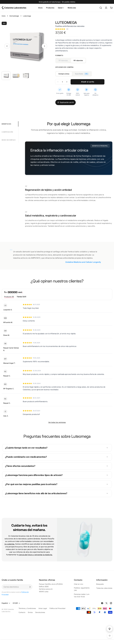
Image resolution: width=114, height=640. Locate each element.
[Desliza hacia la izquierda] (7, 46)
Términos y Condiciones (27, 608)
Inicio (3, 16)
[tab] (9, 297)
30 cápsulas (64, 61)
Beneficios (6, 124)
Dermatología (14, 16)
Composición (7, 132)
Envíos (30, 612)
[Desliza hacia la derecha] (44, 46)
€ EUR (15, 603)
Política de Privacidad (57, 608)
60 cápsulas (78, 60)
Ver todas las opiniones (57, 422)
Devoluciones (40, 612)
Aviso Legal (43, 608)
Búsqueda (100, 584)
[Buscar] (101, 8)
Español (5, 603)
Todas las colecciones (104, 588)
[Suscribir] (30, 587)
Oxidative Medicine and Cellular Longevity (83, 262)
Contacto (22, 612)
